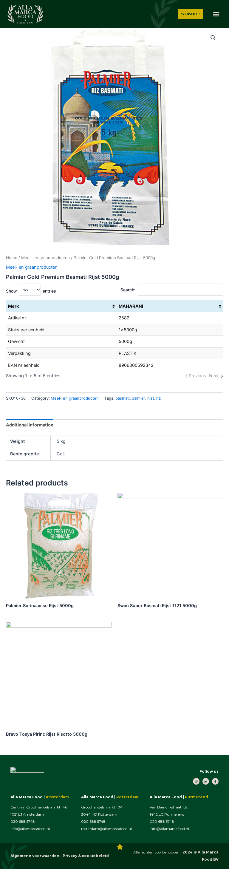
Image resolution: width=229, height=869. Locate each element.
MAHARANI (131, 306)
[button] (216, 14)
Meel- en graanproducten (45, 257)
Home (11, 257)
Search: (127, 289)
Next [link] (214, 375)
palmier (138, 398)
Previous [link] (197, 375)
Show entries (31, 290)
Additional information (29, 425)
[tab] (29, 425)
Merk (13, 306)
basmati (122, 398)
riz (158, 398)
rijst (150, 398)
